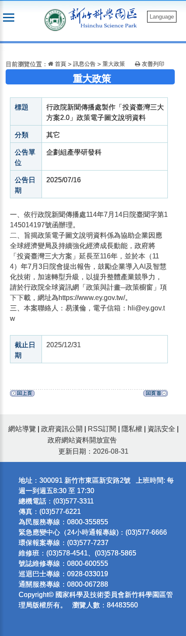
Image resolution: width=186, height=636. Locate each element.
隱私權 (132, 429)
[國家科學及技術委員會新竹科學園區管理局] (105, 17)
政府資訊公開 (62, 429)
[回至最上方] (155, 395)
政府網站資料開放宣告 (82, 440)
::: (2, 48)
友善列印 (152, 64)
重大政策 (114, 64)
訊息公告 (84, 64)
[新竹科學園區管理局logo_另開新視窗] (55, 19)
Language (162, 16)
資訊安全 (161, 429)
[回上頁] (22, 395)
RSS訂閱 (102, 429)
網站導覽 (22, 429)
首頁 (59, 64)
